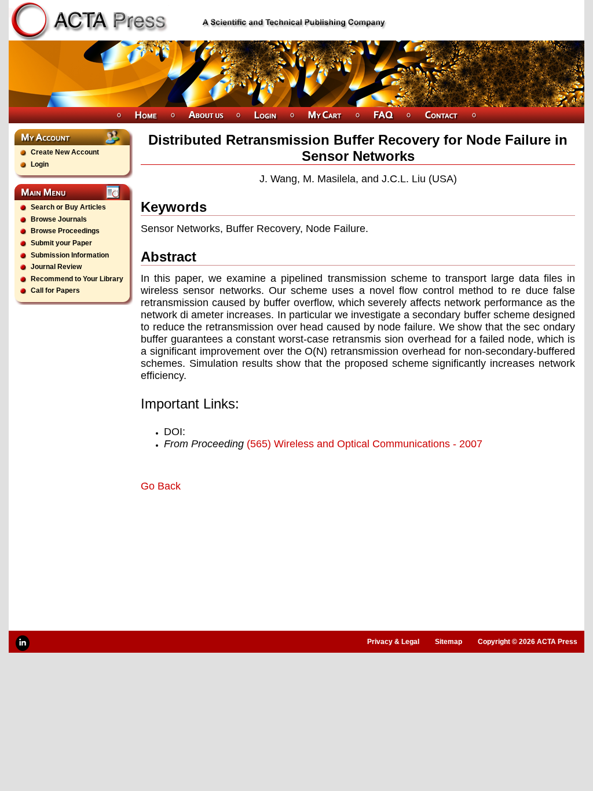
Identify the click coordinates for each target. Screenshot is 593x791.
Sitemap (448, 642)
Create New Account (65, 152)
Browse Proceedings (65, 231)
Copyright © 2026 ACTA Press (527, 642)
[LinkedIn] (23, 643)
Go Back (161, 486)
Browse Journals (59, 219)
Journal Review (56, 267)
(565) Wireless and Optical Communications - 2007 (364, 444)
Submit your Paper (61, 243)
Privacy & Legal (393, 642)
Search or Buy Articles (68, 207)
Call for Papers (55, 290)
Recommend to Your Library (77, 279)
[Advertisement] (276, 524)
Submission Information (70, 255)
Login (40, 164)
